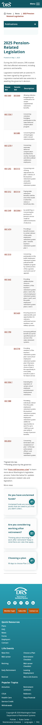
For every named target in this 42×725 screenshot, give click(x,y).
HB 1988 (7, 401)
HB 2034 (7, 441)
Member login (9, 611)
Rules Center (24, 719)
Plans (4, 626)
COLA (4, 693)
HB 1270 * (8, 145)
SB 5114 (17, 191)
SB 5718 (17, 348)
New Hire (5, 653)
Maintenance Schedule (12, 722)
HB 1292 (7, 169)
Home (9, 13)
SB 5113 (17, 169)
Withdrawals (7, 705)
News (17, 13)
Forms (4, 636)
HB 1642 (7, 279)
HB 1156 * (8, 114)
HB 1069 (7, 95)
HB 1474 (7, 229)
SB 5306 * (17, 210)
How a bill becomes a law (18, 469)
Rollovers (27, 693)
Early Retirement (9, 670)
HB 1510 (7, 254)
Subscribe (22, 611)
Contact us (33, 611)
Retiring (5, 663)
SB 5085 (17, 133)
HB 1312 (7, 191)
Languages (28, 722)
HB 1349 (7, 210)
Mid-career (6, 657)
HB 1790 (7, 332)
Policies (13, 719)
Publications (11, 24)
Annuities (6, 687)
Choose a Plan (29, 653)
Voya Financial (29, 697)
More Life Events (30, 677)
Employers (6, 639)
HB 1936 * (8, 382)
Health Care (7, 697)
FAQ (3, 629)
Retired (5, 677)
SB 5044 (17, 95)
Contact (5, 643)
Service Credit (7, 701)
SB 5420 (17, 313)
